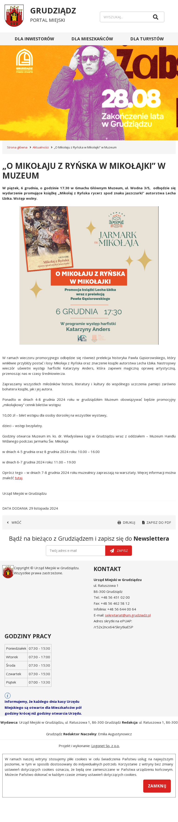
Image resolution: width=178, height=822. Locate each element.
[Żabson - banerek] (89, 86)
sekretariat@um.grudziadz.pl (128, 615)
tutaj (18, 477)
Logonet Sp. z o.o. (105, 745)
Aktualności (41, 147)
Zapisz (122, 550)
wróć (16, 522)
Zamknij (157, 786)
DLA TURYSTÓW (147, 39)
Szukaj (156, 17)
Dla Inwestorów (34, 39)
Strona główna (17, 147)
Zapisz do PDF (158, 522)
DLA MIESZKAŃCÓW (92, 39)
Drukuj (129, 522)
